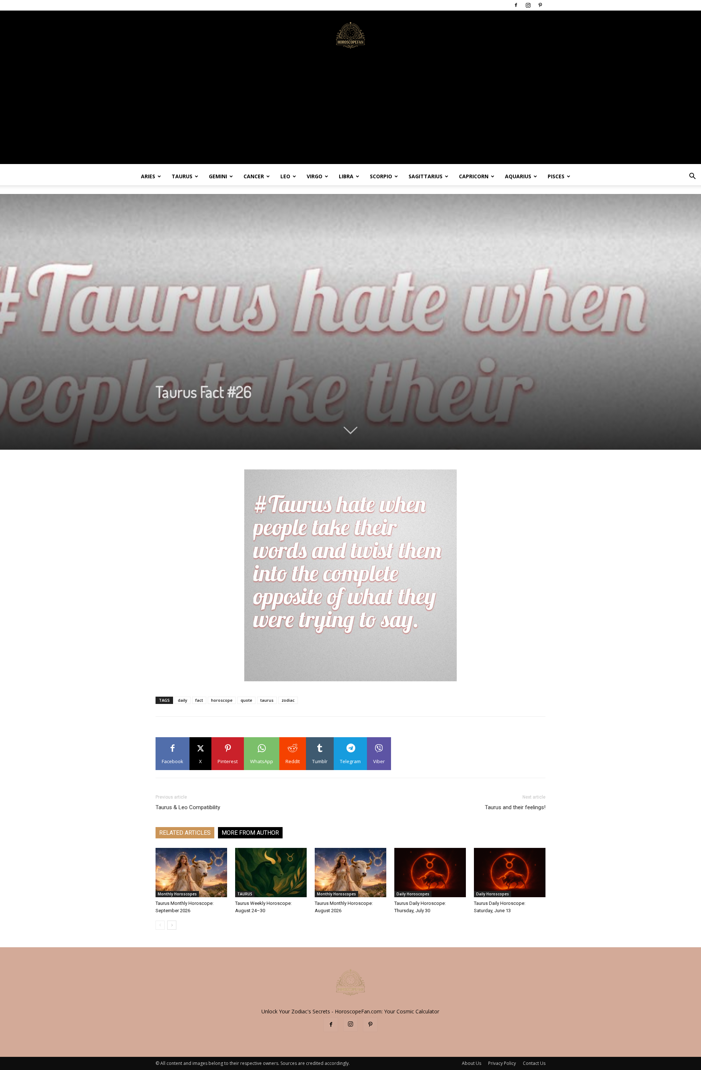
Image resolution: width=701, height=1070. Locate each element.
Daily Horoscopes (413, 893)
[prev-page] (160, 925)
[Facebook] (515, 5)
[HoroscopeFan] (350, 34)
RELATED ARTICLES (185, 832)
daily (182, 700)
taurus (266, 700)
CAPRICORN (474, 176)
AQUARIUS (518, 176)
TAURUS (182, 176)
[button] (692, 177)
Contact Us (534, 1063)
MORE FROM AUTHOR (250, 832)
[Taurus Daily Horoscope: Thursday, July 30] (430, 872)
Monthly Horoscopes (177, 893)
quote (246, 700)
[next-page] (171, 925)
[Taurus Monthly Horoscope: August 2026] (350, 872)
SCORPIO (381, 176)
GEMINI (218, 176)
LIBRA (346, 176)
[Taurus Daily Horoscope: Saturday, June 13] (509, 872)
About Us (471, 1063)
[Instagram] (527, 5)
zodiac (288, 700)
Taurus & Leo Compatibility (188, 807)
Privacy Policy (502, 1063)
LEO (285, 176)
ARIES (148, 176)
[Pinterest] (540, 5)
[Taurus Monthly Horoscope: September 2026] (191, 872)
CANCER (254, 176)
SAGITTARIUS (426, 176)
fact (199, 700)
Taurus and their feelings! (515, 807)
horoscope (222, 700)
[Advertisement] (350, 113)
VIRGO (314, 176)
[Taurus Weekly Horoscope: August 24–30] (271, 872)
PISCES (556, 176)
